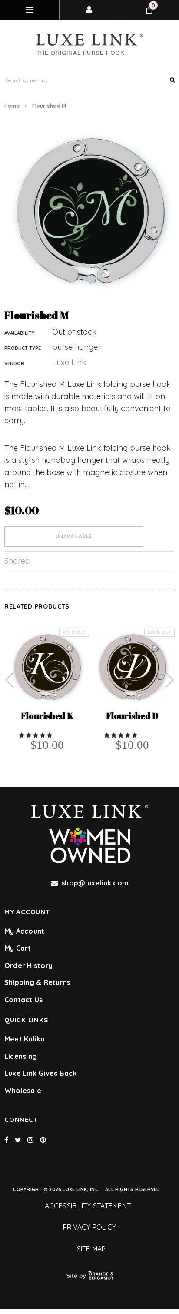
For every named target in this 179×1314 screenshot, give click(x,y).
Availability (19, 333)
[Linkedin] (43, 1140)
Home (12, 106)
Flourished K (47, 717)
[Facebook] (6, 1140)
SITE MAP (89, 1248)
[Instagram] (30, 1140)
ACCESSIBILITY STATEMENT (90, 1205)
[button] (36, 735)
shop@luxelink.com (94, 882)
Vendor (14, 363)
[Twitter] (18, 1140)
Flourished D (132, 717)
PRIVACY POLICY (89, 1227)
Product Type (22, 348)
